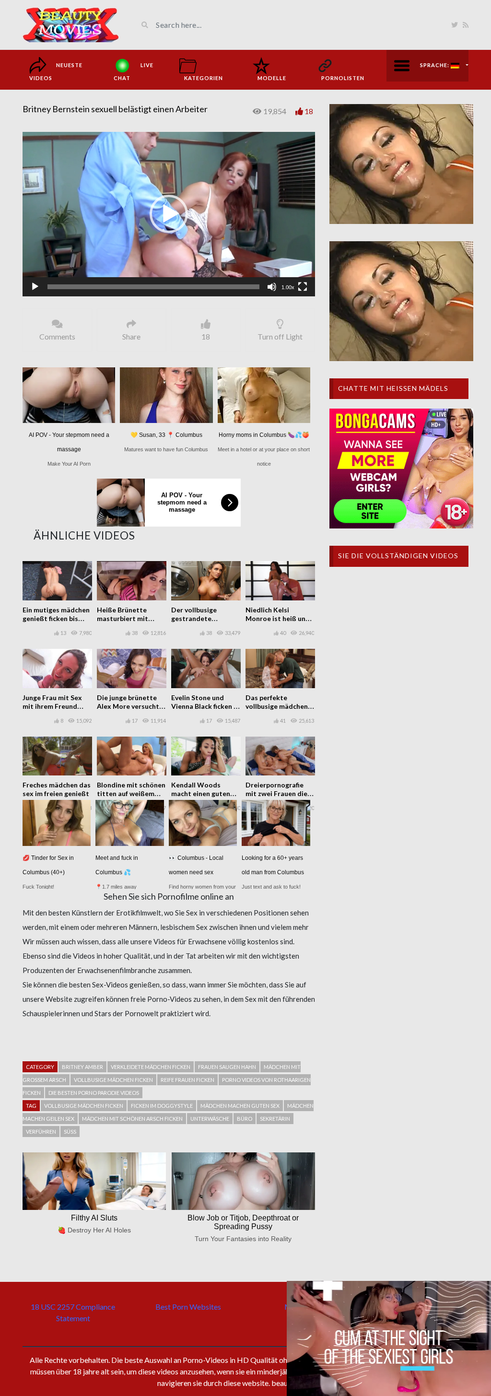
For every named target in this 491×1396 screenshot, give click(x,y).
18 (308, 111)
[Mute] (272, 287)
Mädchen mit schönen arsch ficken (132, 1118)
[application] (169, 214)
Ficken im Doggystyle (162, 1106)
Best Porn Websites (188, 1306)
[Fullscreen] (302, 287)
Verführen (41, 1131)
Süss (70, 1131)
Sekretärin (275, 1118)
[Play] (35, 287)
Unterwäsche (209, 1118)
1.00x (287, 287)
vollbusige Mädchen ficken (113, 1080)
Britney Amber (82, 1067)
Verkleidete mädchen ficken (150, 1067)
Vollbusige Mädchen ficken (83, 1106)
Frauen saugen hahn (227, 1067)
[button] (169, 214)
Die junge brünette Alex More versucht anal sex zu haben (128, 706)
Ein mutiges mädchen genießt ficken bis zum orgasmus (56, 618)
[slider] (153, 286)
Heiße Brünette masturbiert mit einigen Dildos (122, 618)
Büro (244, 1118)
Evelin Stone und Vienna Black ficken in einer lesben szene (205, 706)
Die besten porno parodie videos (93, 1093)
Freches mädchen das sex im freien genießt (57, 789)
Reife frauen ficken (187, 1080)
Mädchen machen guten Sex (240, 1106)
